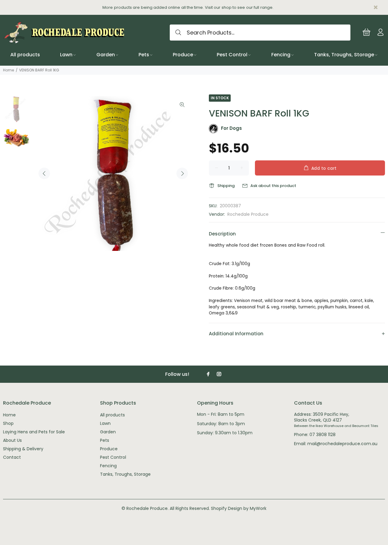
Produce (109, 449)
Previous (44, 173)
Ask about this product (273, 186)
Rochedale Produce (248, 214)
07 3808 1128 (322, 435)
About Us (12, 440)
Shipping (226, 186)
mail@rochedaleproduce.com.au (342, 444)
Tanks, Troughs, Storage (125, 474)
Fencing (108, 466)
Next (182, 173)
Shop (8, 423)
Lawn (105, 423)
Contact (12, 457)
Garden (108, 432)
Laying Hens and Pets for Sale (34, 432)
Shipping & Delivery (23, 449)
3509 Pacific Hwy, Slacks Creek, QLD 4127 (321, 417)
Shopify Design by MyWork (238, 508)
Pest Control (113, 457)
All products (112, 415)
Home (8, 70)
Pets (104, 440)
